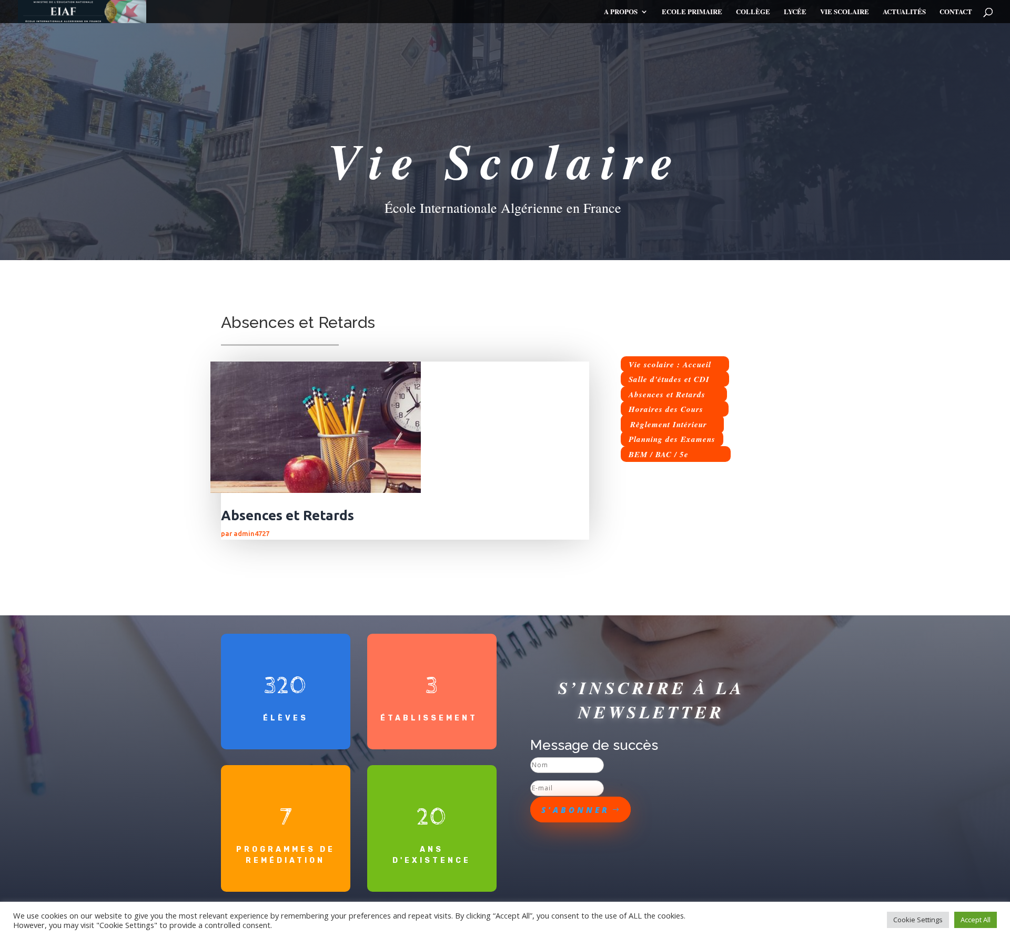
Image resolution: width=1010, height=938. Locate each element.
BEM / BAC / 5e (659, 453)
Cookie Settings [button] (918, 919)
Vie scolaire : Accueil (670, 363)
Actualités (904, 12)
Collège (753, 12)
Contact (956, 12)
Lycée (795, 12)
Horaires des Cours (666, 409)
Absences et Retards (287, 515)
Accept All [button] (976, 919)
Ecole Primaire (692, 12)
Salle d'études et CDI (669, 379)
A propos (621, 12)
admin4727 (251, 533)
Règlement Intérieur (668, 423)
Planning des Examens (672, 439)
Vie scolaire (844, 12)
